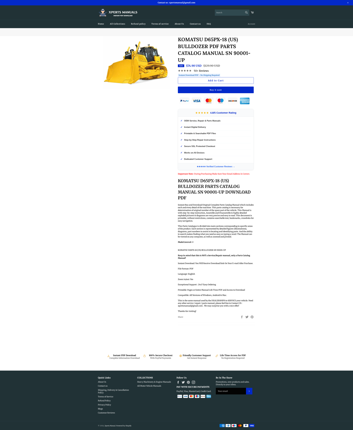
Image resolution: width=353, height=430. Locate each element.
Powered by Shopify (123, 426)
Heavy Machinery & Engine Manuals (154, 382)
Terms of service (160, 24)
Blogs (100, 409)
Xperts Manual (110, 426)
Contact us (195, 24)
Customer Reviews (106, 413)
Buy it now (216, 90)
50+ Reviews (201, 70)
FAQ (209, 24)
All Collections (117, 24)
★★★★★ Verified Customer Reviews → (216, 166)
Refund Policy (104, 400)
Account (251, 24)
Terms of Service (105, 396)
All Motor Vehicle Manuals (149, 386)
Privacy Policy (104, 405)
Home (101, 24)
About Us (179, 24)
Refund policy (138, 24)
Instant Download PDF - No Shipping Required (199, 75)
